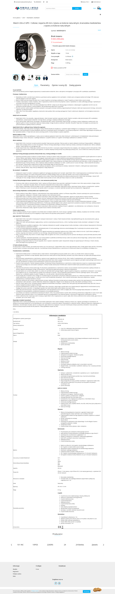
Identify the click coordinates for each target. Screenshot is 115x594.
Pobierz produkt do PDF (59, 68)
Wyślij (85, 74)
